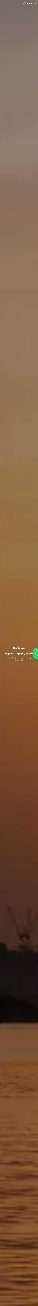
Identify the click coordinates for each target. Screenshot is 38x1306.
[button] (35, 653)
